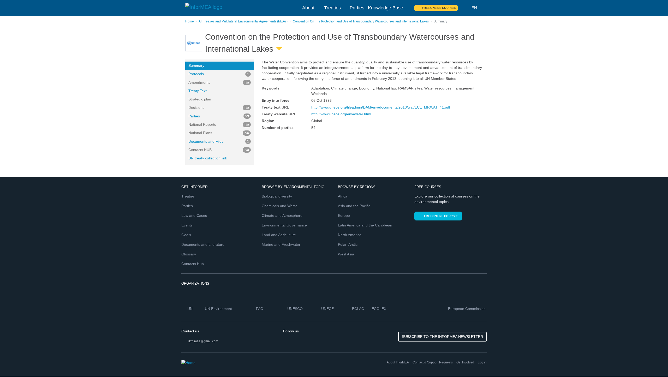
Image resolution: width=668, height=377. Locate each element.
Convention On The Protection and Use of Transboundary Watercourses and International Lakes (361, 21)
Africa (342, 196)
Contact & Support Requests (433, 362)
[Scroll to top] (653, 362)
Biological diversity (277, 196)
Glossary (188, 254)
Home (189, 21)
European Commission (467, 309)
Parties (357, 7)
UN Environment (219, 309)
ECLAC (358, 309)
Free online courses (439, 7)
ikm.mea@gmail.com (203, 341)
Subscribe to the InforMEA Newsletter (442, 336)
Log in (482, 362)
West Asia (346, 254)
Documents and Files (218, 141)
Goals (186, 235)
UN (190, 309)
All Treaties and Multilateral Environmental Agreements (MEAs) (243, 21)
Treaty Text (197, 91)
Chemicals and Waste (279, 206)
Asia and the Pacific (354, 206)
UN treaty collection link (207, 158)
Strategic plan (199, 99)
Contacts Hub (192, 264)
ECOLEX (379, 309)
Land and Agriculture (279, 235)
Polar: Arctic (347, 244)
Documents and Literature (202, 244)
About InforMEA (398, 362)
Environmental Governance (284, 225)
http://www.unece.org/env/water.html (341, 114)
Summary (196, 65)
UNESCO (295, 309)
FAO (260, 309)
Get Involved (465, 362)
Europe (344, 215)
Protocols (218, 74)
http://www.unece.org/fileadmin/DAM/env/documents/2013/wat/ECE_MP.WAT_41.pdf (380, 107)
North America (349, 235)
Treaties (332, 7)
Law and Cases (194, 215)
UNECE (328, 309)
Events (187, 225)
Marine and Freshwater (281, 244)
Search (465, 8)
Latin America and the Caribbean (365, 225)
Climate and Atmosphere (282, 215)
